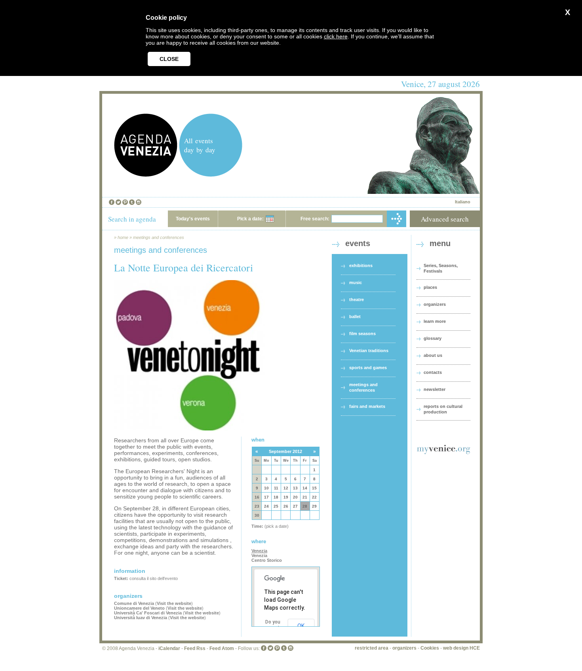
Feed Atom (221, 648)
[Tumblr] (132, 202)
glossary (432, 338)
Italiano (462, 201)
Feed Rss (194, 648)
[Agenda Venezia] (145, 174)
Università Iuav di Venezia (140, 617)
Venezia (259, 550)
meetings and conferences (158, 237)
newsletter (434, 389)
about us (433, 355)
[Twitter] (118, 202)
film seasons (362, 333)
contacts (433, 372)
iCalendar (169, 648)
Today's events (193, 219)
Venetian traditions (368, 350)
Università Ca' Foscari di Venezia (148, 612)
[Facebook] (111, 202)
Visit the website (174, 603)
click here (336, 36)
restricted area (371, 648)
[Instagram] (138, 202)
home (123, 237)
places (430, 287)
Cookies (429, 648)
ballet (355, 316)
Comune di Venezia (134, 603)
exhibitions (361, 265)
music (355, 282)
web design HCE (461, 648)
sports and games (368, 367)
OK (300, 626)
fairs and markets (367, 406)
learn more (435, 321)
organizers (435, 304)
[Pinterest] (125, 202)
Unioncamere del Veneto (139, 608)
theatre (356, 299)
